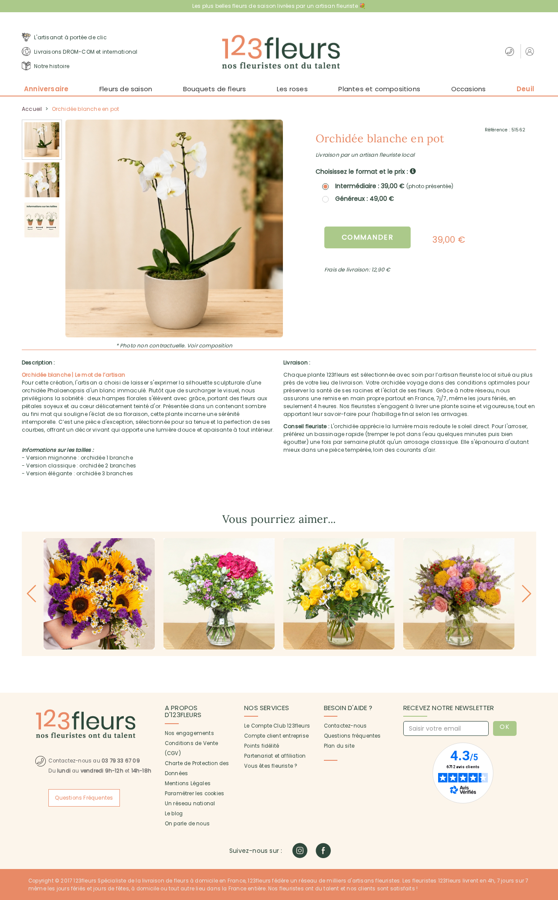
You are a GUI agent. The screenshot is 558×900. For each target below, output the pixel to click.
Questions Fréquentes (84, 797)
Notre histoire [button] (51, 66)
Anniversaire (46, 88)
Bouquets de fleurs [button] (214, 88)
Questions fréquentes (352, 735)
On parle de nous (187, 823)
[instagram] (300, 850)
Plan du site (339, 745)
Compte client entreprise (276, 735)
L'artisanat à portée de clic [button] (70, 37)
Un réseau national (190, 803)
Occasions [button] (468, 88)
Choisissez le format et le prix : (363, 171)
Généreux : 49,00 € (364, 199)
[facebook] (323, 850)
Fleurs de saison (125, 88)
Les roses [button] (292, 88)
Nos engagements (189, 733)
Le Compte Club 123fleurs (277, 725)
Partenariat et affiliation (275, 755)
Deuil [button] (525, 88)
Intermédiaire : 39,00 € (394, 186)
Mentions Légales (188, 783)
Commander (368, 237)
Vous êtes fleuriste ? (270, 766)
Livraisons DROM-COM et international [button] (85, 51)
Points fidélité (261, 745)
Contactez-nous (345, 725)
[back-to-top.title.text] (547, 815)
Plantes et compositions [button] (379, 88)
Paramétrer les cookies (194, 793)
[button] (531, 51)
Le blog (174, 813)
